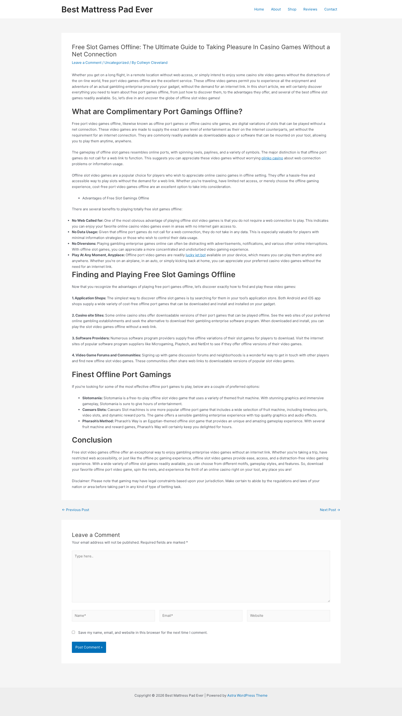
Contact (330, 9)
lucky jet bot (196, 255)
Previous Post (75, 509)
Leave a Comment (86, 62)
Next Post (330, 509)
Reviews (310, 9)
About (276, 9)
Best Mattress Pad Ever (107, 9)
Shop (292, 9)
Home (259, 9)
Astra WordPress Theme (247, 695)
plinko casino (272, 158)
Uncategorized (116, 62)
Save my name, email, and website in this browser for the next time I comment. (143, 632)
